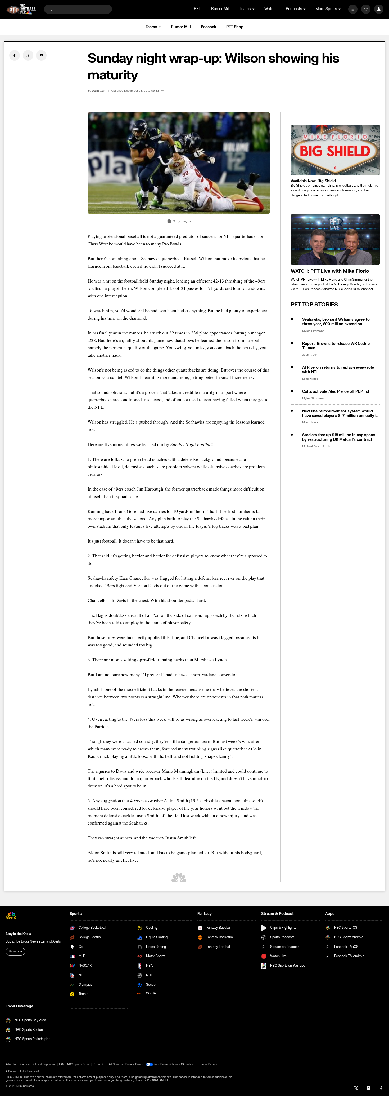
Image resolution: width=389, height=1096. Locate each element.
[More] (353, 9)
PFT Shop (234, 27)
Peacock (208, 27)
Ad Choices (115, 1064)
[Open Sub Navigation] (253, 9)
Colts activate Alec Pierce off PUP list (335, 391)
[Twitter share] (28, 55)
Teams (151, 27)
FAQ (61, 1064)
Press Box (99, 1064)
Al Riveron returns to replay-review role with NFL (338, 369)
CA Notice (187, 1064)
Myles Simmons (313, 331)
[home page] (21, 9)
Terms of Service (207, 1064)
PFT (197, 9)
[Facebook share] (14, 55)
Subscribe (15, 951)
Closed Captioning (44, 1064)
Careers (25, 1064)
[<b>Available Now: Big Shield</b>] (335, 150)
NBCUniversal (30, 1071)
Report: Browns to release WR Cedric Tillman (335, 345)
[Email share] (41, 55)
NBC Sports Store (78, 1064)
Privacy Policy (134, 1064)
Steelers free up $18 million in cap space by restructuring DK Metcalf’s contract (338, 437)
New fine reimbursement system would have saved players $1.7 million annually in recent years (340, 413)
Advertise (11, 1064)
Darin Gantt (99, 91)
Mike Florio (310, 379)
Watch (269, 9)
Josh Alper (309, 354)
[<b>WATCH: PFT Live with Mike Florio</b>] (335, 239)
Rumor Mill (220, 9)
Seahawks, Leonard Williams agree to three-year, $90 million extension (335, 321)
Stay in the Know (18, 934)
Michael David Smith (316, 446)
